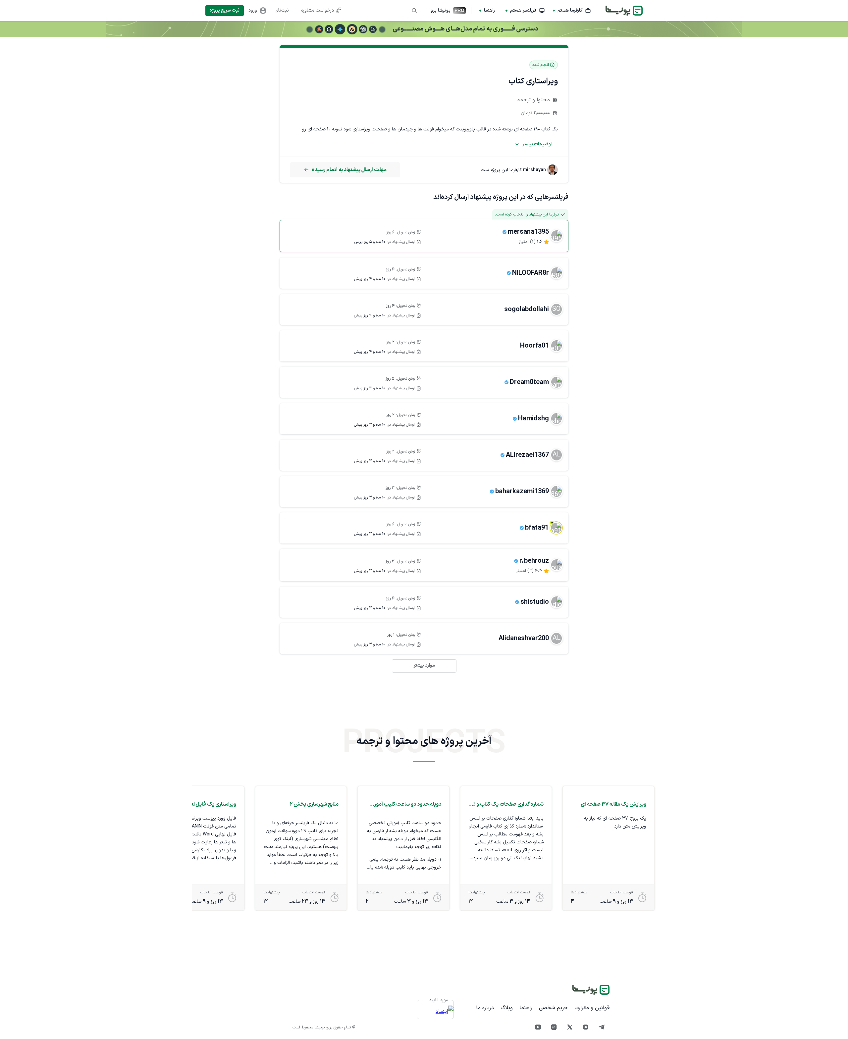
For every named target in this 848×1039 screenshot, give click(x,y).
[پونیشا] (591, 990)
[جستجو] (414, 10)
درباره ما (485, 1008)
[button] (572, 10)
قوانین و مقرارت (592, 1008)
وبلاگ (507, 1008)
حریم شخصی (553, 1008)
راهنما (525, 1008)
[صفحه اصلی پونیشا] (624, 11)
